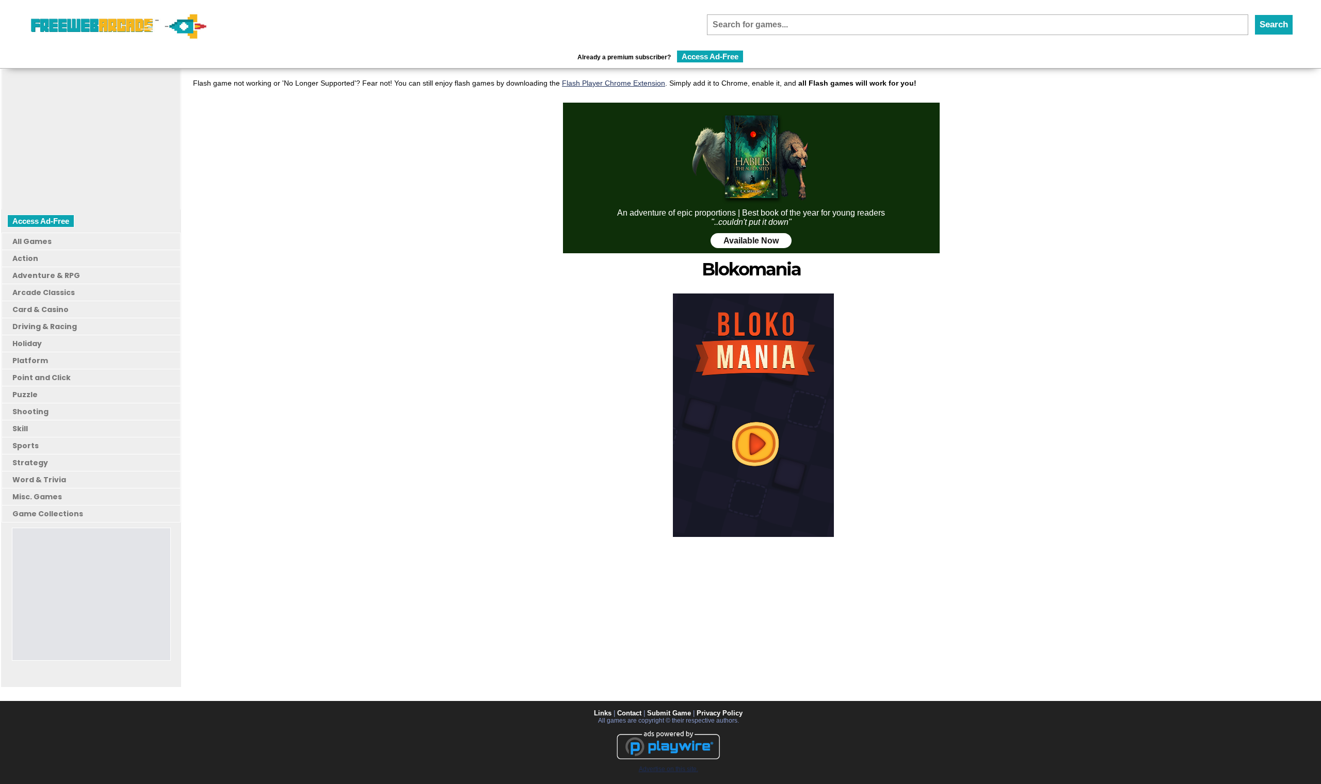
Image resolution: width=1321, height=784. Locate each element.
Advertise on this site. (668, 769)
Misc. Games (37, 497)
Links (602, 713)
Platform (30, 360)
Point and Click (41, 377)
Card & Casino (40, 309)
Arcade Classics (43, 292)
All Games (32, 241)
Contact (629, 713)
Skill (20, 428)
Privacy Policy (720, 713)
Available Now (751, 240)
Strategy (30, 463)
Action (25, 258)
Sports (25, 445)
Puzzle (25, 394)
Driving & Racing (44, 326)
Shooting (30, 411)
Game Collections (47, 514)
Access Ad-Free (710, 56)
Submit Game (669, 713)
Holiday (27, 343)
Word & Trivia (39, 480)
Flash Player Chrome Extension (613, 83)
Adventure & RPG (46, 275)
